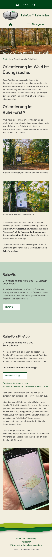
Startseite (7, 59)
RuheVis (9, 307)
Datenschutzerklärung (26, 539)
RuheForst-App (12, 375)
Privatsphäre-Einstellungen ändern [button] (26, 545)
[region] (26, 41)
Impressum (26, 542)
